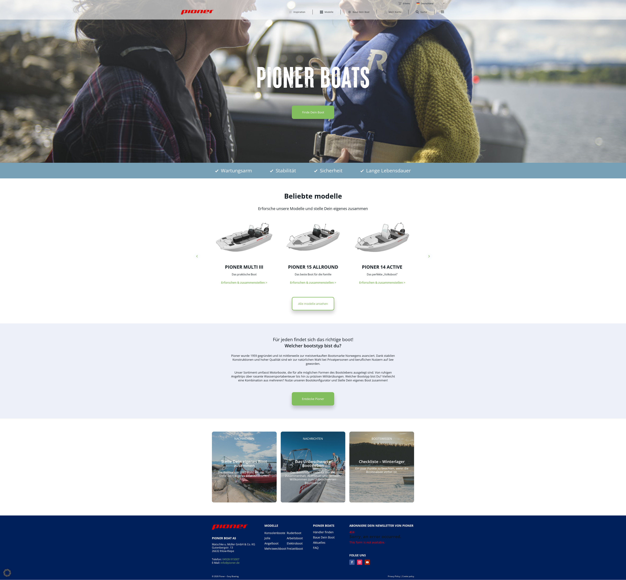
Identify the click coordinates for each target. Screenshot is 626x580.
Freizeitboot (295, 549)
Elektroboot (295, 543)
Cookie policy (408, 576)
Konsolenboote (274, 533)
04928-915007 (230, 559)
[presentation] (197, 256)
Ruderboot (294, 533)
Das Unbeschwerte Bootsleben (313, 463)
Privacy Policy (394, 576)
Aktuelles (319, 542)
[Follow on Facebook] (352, 562)
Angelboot (271, 543)
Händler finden (323, 532)
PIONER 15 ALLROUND (313, 267)
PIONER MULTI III (244, 267)
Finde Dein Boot (313, 112)
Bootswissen (382, 439)
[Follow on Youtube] (367, 562)
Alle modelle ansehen (313, 304)
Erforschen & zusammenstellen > (244, 282)
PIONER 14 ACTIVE (382, 267)
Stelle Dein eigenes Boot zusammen (244, 463)
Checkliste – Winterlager (382, 461)
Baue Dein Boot (324, 537)
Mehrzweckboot (275, 549)
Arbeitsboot (295, 538)
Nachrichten (244, 439)
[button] (431, 3)
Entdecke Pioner (313, 399)
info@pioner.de (230, 563)
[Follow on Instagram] (359, 562)
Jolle (267, 538)
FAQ (316, 548)
